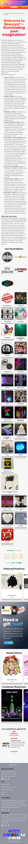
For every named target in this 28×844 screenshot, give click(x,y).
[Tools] (7, 449)
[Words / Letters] (7, 503)
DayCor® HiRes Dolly (11, 669)
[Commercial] (21, 397)
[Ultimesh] (21, 520)
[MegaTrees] (21, 365)
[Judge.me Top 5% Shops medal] (21, 556)
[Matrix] (7, 381)
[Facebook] (2, 779)
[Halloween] (7, 315)
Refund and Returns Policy (9, 787)
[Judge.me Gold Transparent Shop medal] (7, 556)
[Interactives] (7, 414)
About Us (4, 792)
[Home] (14, 7)
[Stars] (7, 397)
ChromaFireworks (11, 585)
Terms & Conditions (7, 789)
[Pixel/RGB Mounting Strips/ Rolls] (21, 332)
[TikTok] (8, 779)
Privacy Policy (5, 784)
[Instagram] (5, 779)
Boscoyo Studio (16, 841)
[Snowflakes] (21, 381)
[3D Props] (7, 349)
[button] (13, 754)
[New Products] (7, 299)
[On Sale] (7, 536)
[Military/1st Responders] (21, 414)
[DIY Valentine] (7, 520)
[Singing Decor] (21, 431)
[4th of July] (7, 331)
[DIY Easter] (21, 315)
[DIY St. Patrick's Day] (21, 503)
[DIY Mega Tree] (7, 365)
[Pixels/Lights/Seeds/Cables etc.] (9, 484)
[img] (14, 733)
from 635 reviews (14, 735)
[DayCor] (21, 349)
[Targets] (21, 449)
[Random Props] (7, 465)
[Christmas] (21, 299)
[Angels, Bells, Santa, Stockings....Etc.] (7, 432)
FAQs (2, 795)
